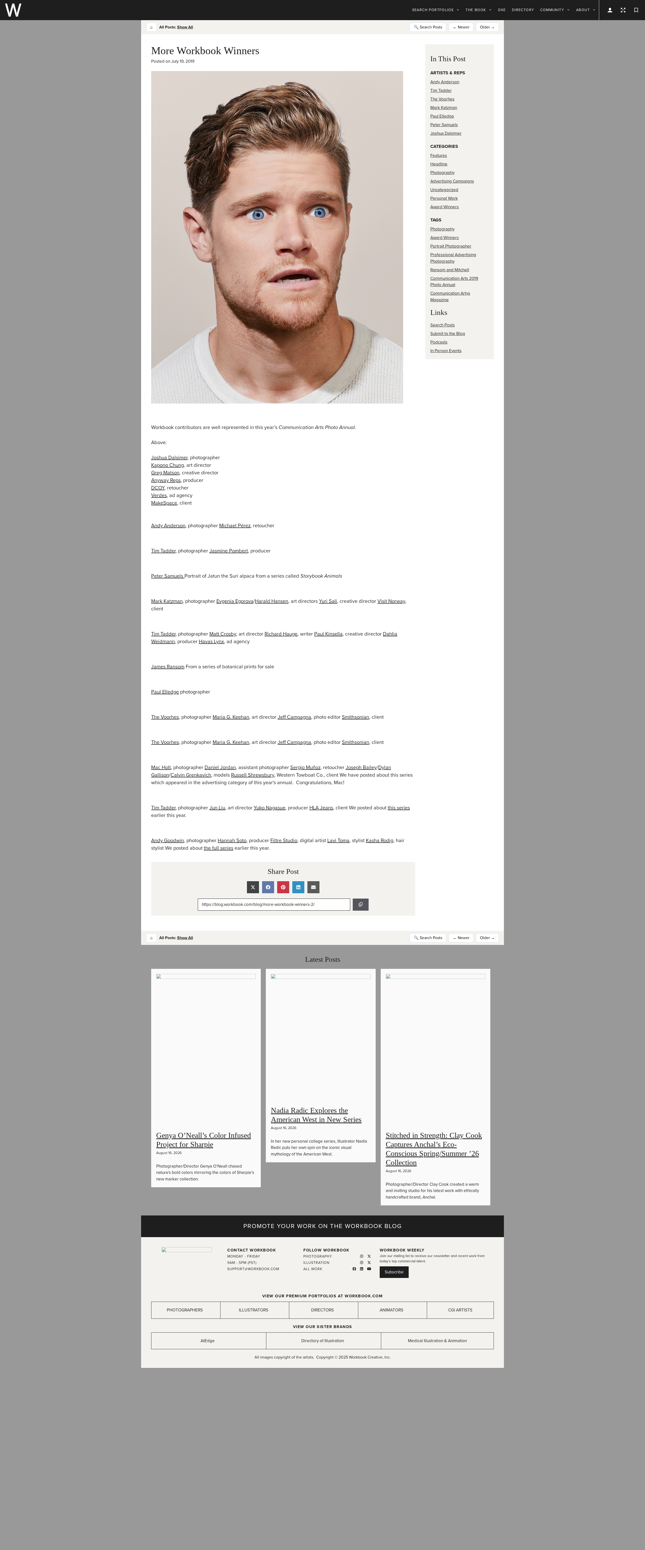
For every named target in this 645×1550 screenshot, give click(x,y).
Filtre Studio (283, 841)
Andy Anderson (168, 526)
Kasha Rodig (379, 841)
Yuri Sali (328, 601)
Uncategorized (444, 189)
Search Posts (442, 325)
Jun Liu (217, 808)
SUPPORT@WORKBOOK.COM (253, 1269)
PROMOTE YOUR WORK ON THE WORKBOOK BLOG (322, 1226)
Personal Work (444, 198)
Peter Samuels (167, 576)
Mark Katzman (167, 601)
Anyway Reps (166, 480)
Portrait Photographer (450, 246)
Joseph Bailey (361, 768)
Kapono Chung (167, 465)
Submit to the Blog (447, 333)
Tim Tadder (163, 551)
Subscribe (394, 1272)
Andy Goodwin (167, 841)
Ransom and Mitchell (449, 270)
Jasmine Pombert (228, 551)
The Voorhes (165, 717)
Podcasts (438, 342)
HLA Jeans (321, 808)
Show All (185, 27)
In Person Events (446, 350)
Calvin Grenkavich (191, 775)
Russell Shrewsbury (252, 775)
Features (438, 155)
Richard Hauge (281, 634)
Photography (442, 172)
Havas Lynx (211, 642)
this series (399, 808)
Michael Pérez (234, 526)
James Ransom (167, 667)
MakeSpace (164, 503)
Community (552, 10)
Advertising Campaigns (452, 181)
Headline (438, 164)
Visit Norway (391, 601)
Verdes (159, 495)
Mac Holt (161, 768)
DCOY (158, 488)
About (583, 10)
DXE (502, 10)
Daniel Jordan (220, 768)
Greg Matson (165, 473)
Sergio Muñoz (305, 768)
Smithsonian (355, 717)
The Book (476, 10)
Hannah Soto (232, 841)
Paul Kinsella (328, 634)
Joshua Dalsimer (169, 458)
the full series (218, 848)
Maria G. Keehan (231, 717)
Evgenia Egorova (234, 601)
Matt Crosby (222, 634)
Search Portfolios (433, 10)
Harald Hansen (271, 601)
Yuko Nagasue (269, 808)
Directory (523, 10)
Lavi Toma (338, 841)
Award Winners (444, 207)
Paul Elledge (165, 692)
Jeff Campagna (294, 717)
